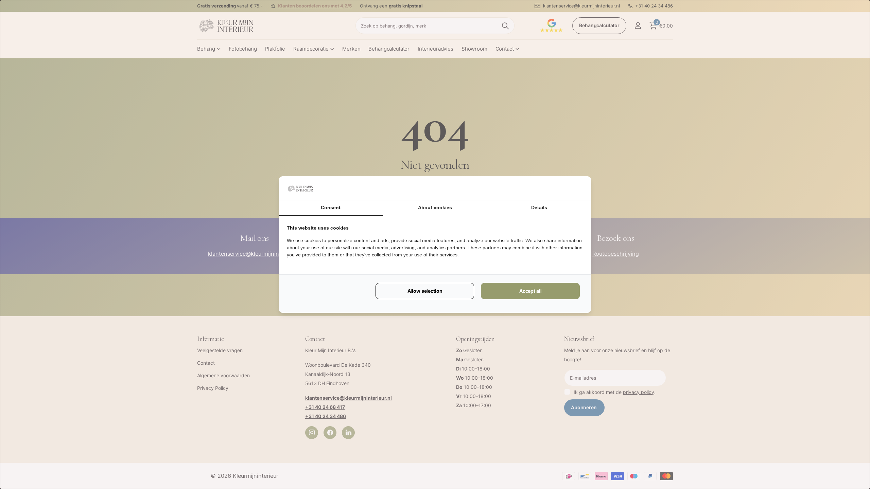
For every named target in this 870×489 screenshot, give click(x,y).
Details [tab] (539, 207)
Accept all (530, 291)
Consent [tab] (331, 207)
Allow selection (424, 291)
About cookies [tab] (435, 207)
